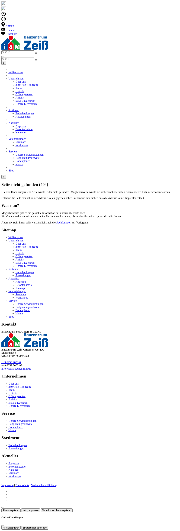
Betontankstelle (24, 284)
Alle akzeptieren (11, 510)
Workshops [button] (21, 145)
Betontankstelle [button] (24, 129)
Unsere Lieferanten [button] (26, 103)
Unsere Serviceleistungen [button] (29, 154)
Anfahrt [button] (19, 97)
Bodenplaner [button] (22, 160)
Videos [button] (19, 164)
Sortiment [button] (13, 110)
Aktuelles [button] (13, 122)
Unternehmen (16, 240)
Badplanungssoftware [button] (27, 157)
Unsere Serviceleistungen (29, 303)
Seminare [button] (20, 141)
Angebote (20, 281)
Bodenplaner (22, 310)
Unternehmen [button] (16, 78)
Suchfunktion (63, 222)
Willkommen (15, 237)
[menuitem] (7, 25)
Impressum (7, 485)
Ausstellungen (23, 275)
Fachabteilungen (24, 272)
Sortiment (13, 269)
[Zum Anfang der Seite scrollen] (2, 507)
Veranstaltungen (17, 291)
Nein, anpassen (30, 510)
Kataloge (20, 288)
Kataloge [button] (20, 132)
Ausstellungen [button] (23, 116)
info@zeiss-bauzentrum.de (16, 368)
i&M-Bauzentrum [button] (25, 100)
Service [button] (12, 151)
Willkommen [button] (15, 72)
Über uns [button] (20, 81)
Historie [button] (19, 91)
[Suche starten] (36, 53)
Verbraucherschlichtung (44, 485)
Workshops (21, 297)
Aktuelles (13, 278)
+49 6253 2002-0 (11, 362)
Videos (19, 313)
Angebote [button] (20, 126)
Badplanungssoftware (27, 307)
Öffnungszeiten (24, 256)
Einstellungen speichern (35, 527)
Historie (19, 253)
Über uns (20, 243)
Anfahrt (19, 259)
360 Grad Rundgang (26, 246)
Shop (11, 316)
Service (12, 300)
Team (18, 249)
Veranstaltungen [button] (17, 138)
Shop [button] (11, 170)
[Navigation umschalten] (2, 56)
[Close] (2, 525)
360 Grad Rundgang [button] (26, 84)
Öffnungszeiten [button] (24, 94)
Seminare (20, 294)
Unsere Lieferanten (26, 265)
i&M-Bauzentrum (25, 262)
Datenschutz (22, 485)
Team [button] (18, 88)
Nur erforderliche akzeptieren (56, 510)
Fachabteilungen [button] (24, 113)
